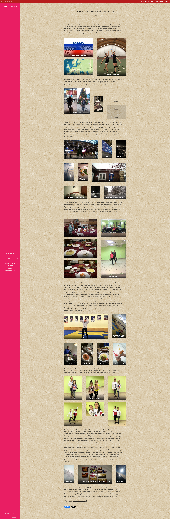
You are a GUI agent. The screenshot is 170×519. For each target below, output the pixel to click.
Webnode (14, 517)
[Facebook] (2, 1)
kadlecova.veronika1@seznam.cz (162, 1)
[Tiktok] (6, 1)
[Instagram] (4, 1)
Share (68, 506)
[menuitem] (10, 251)
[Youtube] (8, 1)
